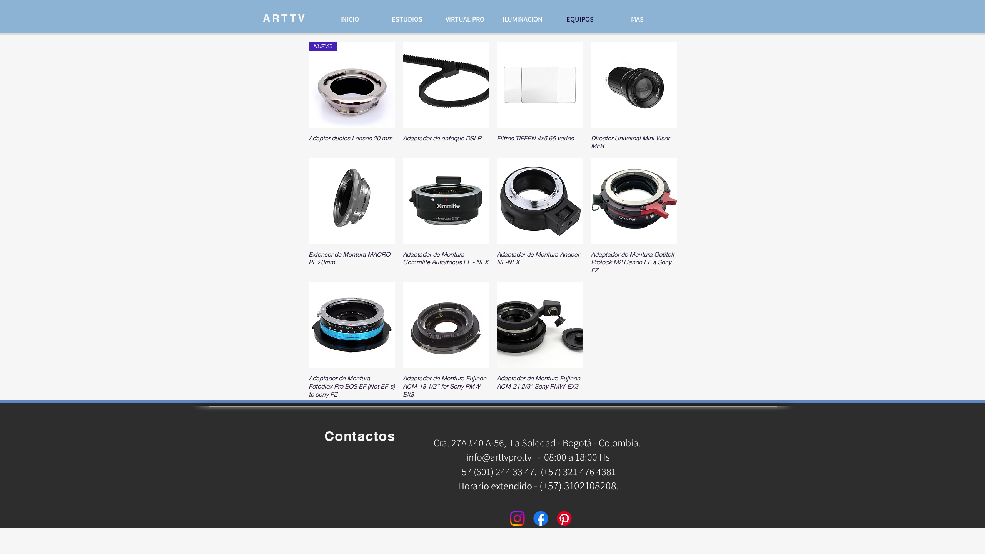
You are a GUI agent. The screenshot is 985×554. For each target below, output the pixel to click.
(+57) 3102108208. (579, 485)
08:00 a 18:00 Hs (577, 456)
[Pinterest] (564, 518)
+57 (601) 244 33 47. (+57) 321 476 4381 (537, 471)
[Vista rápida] (446, 85)
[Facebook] (541, 518)
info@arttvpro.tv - (503, 456)
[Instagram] (517, 518)
